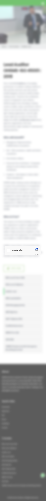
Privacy (34, 254)
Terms (38, 254)
